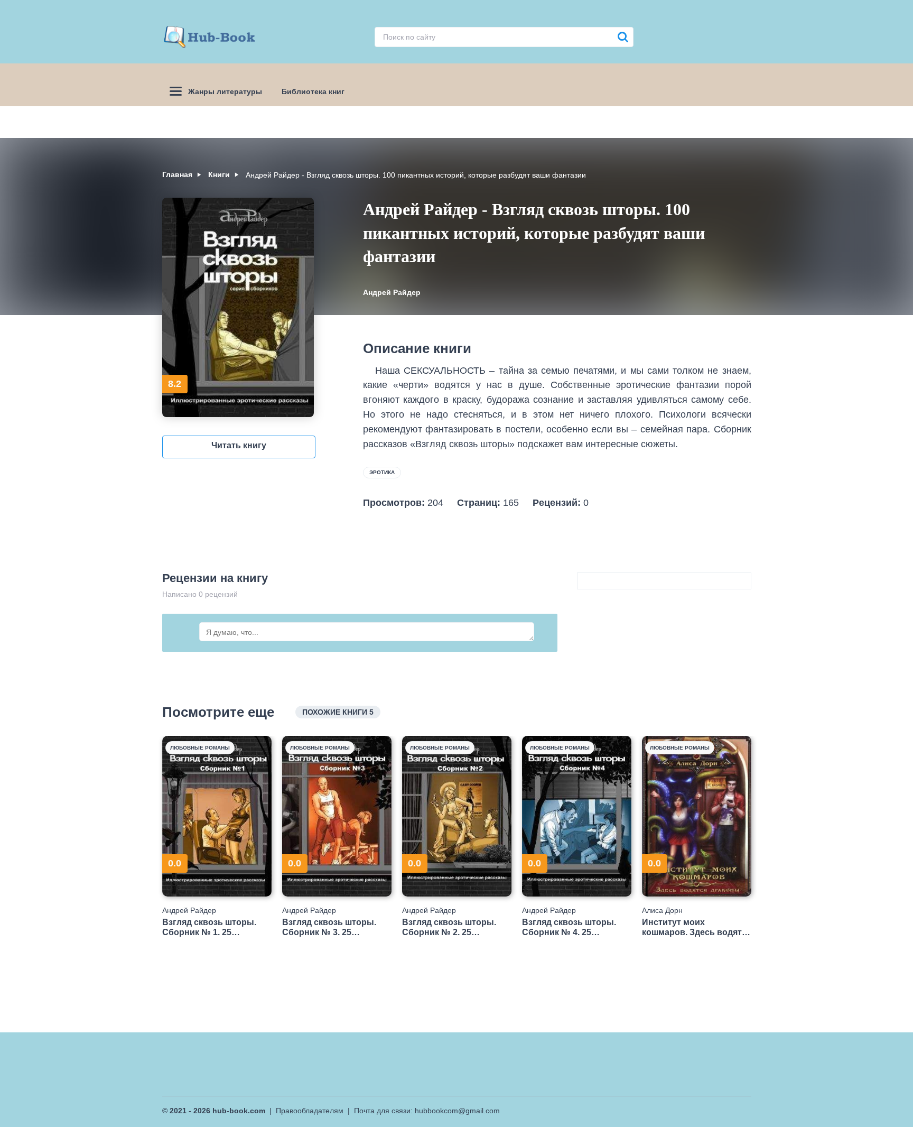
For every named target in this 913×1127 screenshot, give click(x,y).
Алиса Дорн (662, 910)
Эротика (382, 472)
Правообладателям (309, 1110)
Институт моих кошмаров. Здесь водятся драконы (696, 927)
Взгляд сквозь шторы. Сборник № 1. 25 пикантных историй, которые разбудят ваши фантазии (213, 927)
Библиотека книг (313, 91)
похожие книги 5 (338, 712)
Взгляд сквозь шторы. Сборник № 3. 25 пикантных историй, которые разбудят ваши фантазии (333, 927)
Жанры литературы (225, 91)
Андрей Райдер (392, 292)
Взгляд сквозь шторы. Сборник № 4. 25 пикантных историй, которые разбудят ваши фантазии (572, 927)
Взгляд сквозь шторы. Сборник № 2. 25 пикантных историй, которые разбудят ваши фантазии (453, 927)
